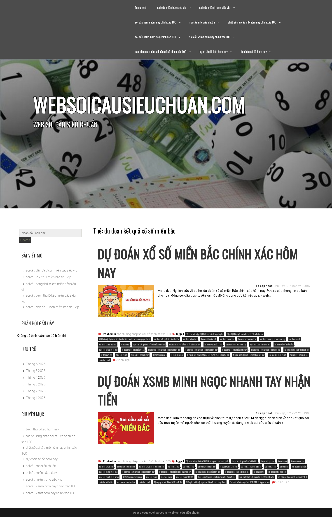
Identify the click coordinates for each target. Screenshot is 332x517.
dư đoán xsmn (151, 477)
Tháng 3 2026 (35, 384)
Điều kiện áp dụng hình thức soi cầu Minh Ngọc (216, 477)
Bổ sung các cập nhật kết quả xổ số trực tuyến (204, 334)
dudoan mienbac (177, 354)
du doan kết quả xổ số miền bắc (166, 339)
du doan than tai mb (208, 339)
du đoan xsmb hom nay (277, 471)
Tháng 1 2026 (35, 398)
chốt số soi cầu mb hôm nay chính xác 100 (252, 22)
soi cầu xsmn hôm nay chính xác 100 (155, 22)
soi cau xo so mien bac (299, 354)
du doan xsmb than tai (108, 344)
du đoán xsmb (121, 354)
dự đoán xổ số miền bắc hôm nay (234, 349)
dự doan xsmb (173, 466)
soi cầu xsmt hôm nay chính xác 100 (155, 36)
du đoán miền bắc (299, 466)
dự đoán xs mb (106, 354)
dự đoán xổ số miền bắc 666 (133, 349)
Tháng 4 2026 (35, 377)
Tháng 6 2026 (35, 364)
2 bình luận (123, 360)
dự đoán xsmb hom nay (140, 354)
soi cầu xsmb (104, 360)
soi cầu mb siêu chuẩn (202, 22)
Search (25, 240)
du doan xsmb (294, 339)
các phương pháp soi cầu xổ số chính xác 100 (160, 51)
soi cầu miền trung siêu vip (214, 7)
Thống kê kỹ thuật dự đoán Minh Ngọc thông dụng (206, 482)
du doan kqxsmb (267, 461)
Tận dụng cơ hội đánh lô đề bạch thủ (168, 482)
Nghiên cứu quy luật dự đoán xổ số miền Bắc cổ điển (208, 354)
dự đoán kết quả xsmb (213, 344)
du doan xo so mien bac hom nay (272, 339)
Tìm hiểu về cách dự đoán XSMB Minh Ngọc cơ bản (249, 482)
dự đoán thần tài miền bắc (260, 344)
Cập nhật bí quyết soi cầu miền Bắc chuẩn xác (245, 334)
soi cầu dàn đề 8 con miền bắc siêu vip (51, 270)
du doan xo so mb (227, 339)
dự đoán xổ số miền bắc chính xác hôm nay (164, 349)
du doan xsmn (270, 466)
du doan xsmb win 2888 (251, 466)
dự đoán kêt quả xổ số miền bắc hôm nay (184, 344)
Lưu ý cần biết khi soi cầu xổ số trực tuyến (256, 477)
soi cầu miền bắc (106, 482)
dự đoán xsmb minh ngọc (109, 477)
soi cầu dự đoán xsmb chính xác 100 (292, 477)
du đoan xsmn (166, 477)
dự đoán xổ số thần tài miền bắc (296, 349)
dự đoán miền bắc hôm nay (236, 344)
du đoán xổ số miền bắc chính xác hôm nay (201, 349)
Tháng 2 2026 (35, 391)
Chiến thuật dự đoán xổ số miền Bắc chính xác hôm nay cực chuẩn (124, 339)
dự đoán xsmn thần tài (185, 477)
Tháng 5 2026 (35, 371)
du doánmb (125, 344)
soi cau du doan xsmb (277, 354)
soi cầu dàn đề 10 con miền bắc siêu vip (52, 307)
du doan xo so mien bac (247, 339)
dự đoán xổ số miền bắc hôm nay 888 (265, 349)
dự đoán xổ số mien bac (108, 349)
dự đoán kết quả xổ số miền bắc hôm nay (149, 344)
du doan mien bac (190, 339)
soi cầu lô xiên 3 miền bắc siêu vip (48, 277)
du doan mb (282, 461)
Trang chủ (140, 7)
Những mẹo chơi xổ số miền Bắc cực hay (248, 354)
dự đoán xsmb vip (159, 354)
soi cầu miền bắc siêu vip (171, 7)
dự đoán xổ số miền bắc (283, 344)
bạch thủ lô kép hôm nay (213, 51)
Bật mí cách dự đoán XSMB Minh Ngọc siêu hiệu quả (207, 461)
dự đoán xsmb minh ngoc (132, 477)
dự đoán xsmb (258, 471)
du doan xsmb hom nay (206, 466)
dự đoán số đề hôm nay (254, 51)
